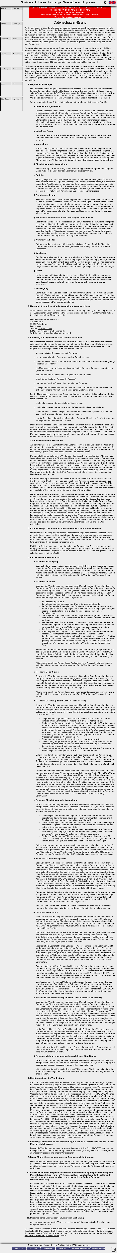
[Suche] (100, 3)
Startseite (27, 2)
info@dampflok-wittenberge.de (51, 331)
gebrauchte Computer (66, 1233)
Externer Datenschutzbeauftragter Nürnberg (84, 1231)
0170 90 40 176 (45, 328)
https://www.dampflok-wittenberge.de (55, 333)
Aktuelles (40, 2)
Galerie (67, 2)
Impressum (90, 2)
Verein (77, 2)
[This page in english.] (112, 2)
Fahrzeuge (54, 2)
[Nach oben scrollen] (113, 1249)
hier (83, 17)
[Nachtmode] (106, 3)
